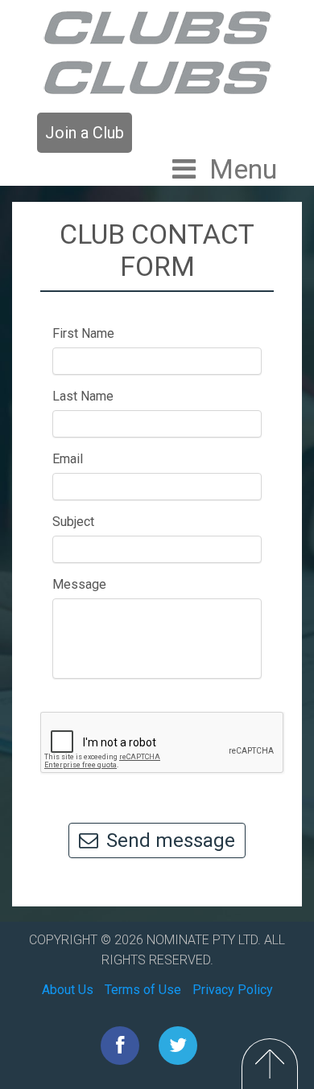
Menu (243, 169)
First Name (83, 333)
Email (67, 458)
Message (79, 584)
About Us (67, 989)
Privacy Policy (232, 989)
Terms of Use (143, 989)
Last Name (83, 396)
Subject (73, 521)
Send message (170, 840)
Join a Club (84, 132)
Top (270, 1063)
